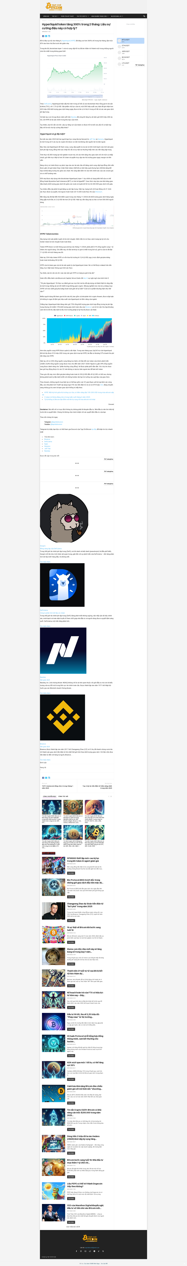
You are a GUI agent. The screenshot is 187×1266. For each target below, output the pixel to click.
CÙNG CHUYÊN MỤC (49, 796)
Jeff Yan (92, 139)
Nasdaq (74, 117)
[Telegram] (49, 36)
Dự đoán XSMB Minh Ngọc (92, 1263)
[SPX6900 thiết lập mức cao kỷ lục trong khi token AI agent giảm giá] (53, 865)
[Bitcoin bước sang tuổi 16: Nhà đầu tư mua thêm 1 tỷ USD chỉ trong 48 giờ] (53, 1167)
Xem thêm (71, 873)
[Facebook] (43, 36)
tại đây (94, 429)
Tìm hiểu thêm (45, 562)
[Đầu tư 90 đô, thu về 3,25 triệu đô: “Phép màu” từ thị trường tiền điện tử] (53, 1021)
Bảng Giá (46, 16)
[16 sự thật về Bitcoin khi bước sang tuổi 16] (53, 934)
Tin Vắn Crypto (51, 20)
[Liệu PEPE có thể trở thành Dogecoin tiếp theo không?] (53, 1191)
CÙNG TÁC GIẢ (63, 796)
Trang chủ (44, 20)
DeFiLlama (48, 442)
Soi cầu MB (104, 1263)
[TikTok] (99, 1251)
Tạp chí (54, 16)
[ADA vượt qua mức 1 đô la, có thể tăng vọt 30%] (53, 1069)
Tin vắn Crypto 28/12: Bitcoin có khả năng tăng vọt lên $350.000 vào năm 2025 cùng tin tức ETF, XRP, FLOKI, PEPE (94, 843)
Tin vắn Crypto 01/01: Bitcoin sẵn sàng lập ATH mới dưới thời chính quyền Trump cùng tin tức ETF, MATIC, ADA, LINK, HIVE (94, 819)
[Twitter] (46, 36)
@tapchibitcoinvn (57, 422)
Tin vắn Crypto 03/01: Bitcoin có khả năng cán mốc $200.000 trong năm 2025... (84, 1113)
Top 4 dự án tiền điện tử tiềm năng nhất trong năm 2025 (97, 787)
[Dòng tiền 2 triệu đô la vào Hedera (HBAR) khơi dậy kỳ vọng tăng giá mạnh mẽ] (53, 1143)
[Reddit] (90, 1251)
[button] (144, 16)
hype (46, 444)
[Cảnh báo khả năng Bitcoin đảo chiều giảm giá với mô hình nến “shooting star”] (53, 1093)
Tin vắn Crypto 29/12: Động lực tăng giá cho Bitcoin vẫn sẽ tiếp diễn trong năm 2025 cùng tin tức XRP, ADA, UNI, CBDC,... (72, 843)
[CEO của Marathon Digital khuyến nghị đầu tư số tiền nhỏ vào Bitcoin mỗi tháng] (53, 1212)
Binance (88, 307)
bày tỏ (85, 278)
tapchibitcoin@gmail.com (92, 1247)
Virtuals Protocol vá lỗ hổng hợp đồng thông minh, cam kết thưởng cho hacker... (85, 1039)
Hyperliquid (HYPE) (68, 41)
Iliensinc (101, 139)
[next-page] (111, 796)
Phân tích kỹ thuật (67, 16)
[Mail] (85, 1251)
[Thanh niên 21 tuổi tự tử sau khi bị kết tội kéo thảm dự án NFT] (53, 978)
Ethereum (98, 192)
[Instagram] (81, 1251)
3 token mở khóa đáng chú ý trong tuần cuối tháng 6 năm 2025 (67, 397)
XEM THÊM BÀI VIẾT (72, 1227)
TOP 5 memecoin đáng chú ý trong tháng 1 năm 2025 (57, 787)
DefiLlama (48, 104)
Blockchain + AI (116, 16)
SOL (101, 385)
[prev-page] (109, 796)
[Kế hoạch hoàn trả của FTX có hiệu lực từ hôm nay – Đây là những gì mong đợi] (53, 1000)
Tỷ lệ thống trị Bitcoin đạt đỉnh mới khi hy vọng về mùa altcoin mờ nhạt (69, 399)
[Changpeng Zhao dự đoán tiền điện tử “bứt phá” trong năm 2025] (53, 911)
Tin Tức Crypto (82, 16)
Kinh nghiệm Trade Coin (99, 16)
